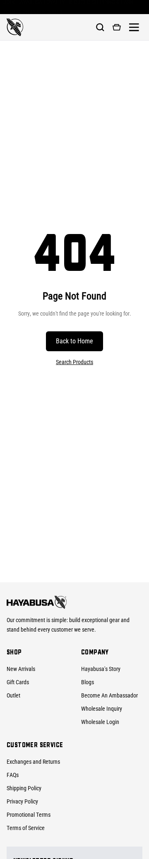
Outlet (13, 695)
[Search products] (100, 27)
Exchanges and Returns (33, 761)
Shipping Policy (24, 788)
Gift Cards (18, 682)
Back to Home (74, 341)
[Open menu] (134, 27)
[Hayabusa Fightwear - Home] (15, 27)
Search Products (74, 362)
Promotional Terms (28, 814)
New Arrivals (21, 669)
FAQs (13, 775)
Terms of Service (26, 828)
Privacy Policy (22, 801)
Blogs (87, 682)
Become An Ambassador (109, 695)
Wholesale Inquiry (101, 708)
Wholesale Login (100, 722)
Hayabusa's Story (100, 669)
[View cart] (116, 27)
